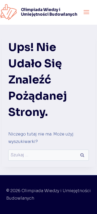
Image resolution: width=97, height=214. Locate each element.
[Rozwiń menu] (86, 12)
